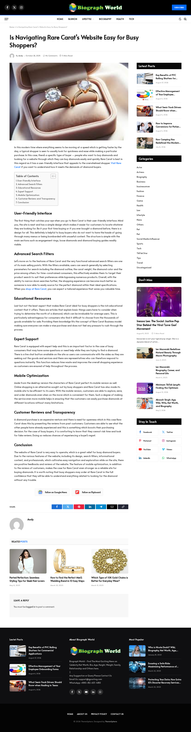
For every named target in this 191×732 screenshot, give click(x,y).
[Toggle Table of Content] (51, 176)
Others (140, 224)
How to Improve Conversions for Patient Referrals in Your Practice (168, 125)
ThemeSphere (111, 721)
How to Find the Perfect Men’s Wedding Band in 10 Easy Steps (67, 579)
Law (138, 210)
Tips (139, 258)
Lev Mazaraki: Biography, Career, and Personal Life (168, 370)
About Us (82, 714)
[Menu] (6, 19)
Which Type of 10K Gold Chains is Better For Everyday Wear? (109, 579)
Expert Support (25, 191)
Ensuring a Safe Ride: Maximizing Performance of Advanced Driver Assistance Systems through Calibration (163, 665)
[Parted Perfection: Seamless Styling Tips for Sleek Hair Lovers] (28, 561)
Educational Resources (29, 187)
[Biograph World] (95, 7)
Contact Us (117, 714)
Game (140, 200)
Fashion (72, 19)
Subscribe (179, 7)
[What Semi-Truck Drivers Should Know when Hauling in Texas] (145, 111)
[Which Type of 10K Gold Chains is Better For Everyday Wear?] (109, 561)
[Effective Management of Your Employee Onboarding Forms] (145, 94)
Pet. (138, 234)
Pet (138, 229)
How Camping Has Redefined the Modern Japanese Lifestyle (167, 141)
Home (60, 19)
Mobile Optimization (28, 194)
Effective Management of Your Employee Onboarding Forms (168, 92)
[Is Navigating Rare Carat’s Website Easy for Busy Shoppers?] (69, 101)
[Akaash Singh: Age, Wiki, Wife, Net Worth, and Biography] (145, 403)
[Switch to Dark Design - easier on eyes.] (180, 19)
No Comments (52, 55)
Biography (105, 19)
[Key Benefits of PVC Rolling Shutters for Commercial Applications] (145, 78)
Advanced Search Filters (30, 184)
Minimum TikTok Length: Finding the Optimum (168, 386)
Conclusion (23, 202)
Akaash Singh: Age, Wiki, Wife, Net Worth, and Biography (167, 403)
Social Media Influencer (148, 238)
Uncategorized (144, 267)
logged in (30, 606)
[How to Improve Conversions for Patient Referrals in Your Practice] (145, 127)
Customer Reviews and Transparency (36, 198)
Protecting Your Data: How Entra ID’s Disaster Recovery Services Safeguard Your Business (164, 681)
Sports (140, 243)
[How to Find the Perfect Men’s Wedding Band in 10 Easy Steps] (68, 561)
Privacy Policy (99, 714)
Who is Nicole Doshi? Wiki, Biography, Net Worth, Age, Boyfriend (162, 649)
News (139, 219)
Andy (21, 55)
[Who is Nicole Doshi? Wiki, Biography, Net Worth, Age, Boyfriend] (137, 651)
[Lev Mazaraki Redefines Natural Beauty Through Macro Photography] (145, 352)
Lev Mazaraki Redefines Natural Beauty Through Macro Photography (168, 352)
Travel (140, 262)
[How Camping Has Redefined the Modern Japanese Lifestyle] (145, 143)
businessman (143, 186)
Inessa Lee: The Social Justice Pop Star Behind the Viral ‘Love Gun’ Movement (158, 325)
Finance (140, 196)
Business (141, 181)
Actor (139, 167)
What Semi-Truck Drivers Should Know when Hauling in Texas (168, 109)
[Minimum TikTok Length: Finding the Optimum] (145, 388)
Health (120, 19)
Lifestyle (86, 19)
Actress (140, 172)
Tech (131, 19)
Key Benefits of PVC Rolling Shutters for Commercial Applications (166, 76)
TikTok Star (142, 253)
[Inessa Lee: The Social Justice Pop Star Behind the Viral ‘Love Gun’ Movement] (159, 302)
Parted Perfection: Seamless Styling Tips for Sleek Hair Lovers (27, 579)
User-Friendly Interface (28, 180)
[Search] (185, 19)
